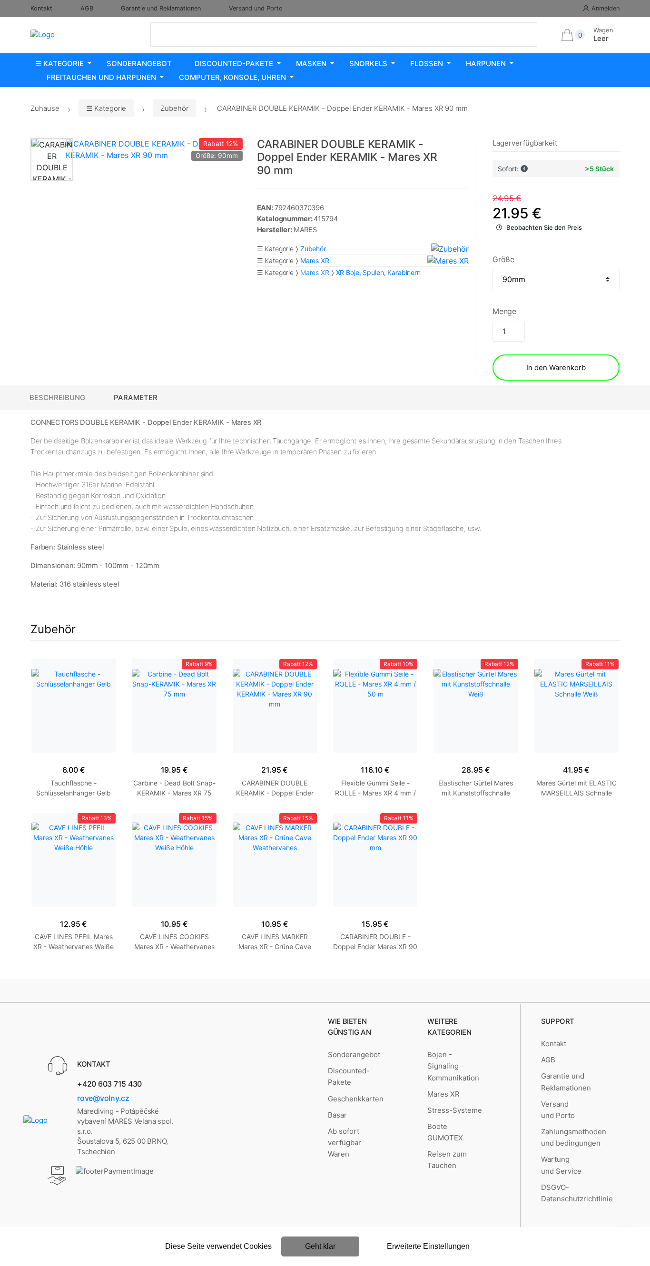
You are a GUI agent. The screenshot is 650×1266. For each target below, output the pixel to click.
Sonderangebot (139, 63)
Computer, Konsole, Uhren (232, 77)
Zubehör (174, 108)
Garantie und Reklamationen (161, 8)
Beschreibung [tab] (57, 397)
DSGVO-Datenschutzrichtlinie (577, 1193)
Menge (504, 311)
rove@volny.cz (103, 1098)
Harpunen (486, 63)
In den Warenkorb (556, 367)
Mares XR (314, 272)
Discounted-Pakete (234, 63)
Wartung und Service (561, 1165)
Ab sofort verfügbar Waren (344, 1143)
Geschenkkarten (356, 1098)
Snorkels (368, 63)
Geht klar (320, 1246)
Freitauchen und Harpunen (101, 77)
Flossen (426, 63)
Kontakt (41, 8)
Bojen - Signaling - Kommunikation (453, 1066)
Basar (337, 1114)
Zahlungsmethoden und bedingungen (573, 1137)
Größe (503, 259)
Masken (311, 63)
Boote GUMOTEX (445, 1132)
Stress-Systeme (454, 1110)
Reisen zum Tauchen (447, 1159)
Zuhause (44, 108)
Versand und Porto (256, 8)
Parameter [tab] (136, 397)
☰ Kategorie (59, 63)
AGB (86, 8)
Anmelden (605, 8)
